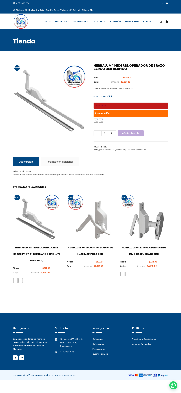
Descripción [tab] (26, 161)
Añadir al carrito (131, 133)
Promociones (98, 349)
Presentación (102, 113)
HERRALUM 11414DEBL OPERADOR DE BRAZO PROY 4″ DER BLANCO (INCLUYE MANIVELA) (36, 254)
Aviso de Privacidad (141, 344)
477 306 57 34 (23, 3)
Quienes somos (100, 353)
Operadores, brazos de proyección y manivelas (125, 150)
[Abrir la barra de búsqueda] (161, 21)
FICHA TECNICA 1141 (103, 96)
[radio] (96, 120)
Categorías (98, 344)
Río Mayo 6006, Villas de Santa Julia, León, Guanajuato (71, 342)
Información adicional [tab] (60, 161)
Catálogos (97, 339)
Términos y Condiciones (144, 339)
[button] (173, 385)
